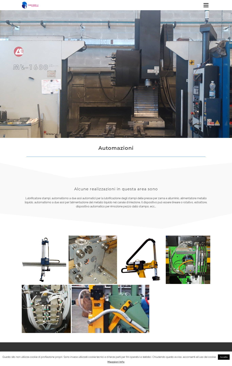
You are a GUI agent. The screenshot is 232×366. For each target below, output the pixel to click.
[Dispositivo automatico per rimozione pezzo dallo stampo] (110, 309)
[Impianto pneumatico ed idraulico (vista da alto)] (46, 309)
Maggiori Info (116, 361)
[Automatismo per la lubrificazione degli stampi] (141, 260)
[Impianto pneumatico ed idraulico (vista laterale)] (188, 260)
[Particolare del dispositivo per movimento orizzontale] (93, 260)
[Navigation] (206, 5)
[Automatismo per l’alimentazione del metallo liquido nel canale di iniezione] (45, 260)
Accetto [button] (224, 357)
